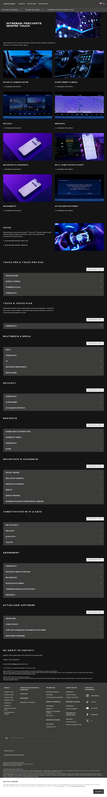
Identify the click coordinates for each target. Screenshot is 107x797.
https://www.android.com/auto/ (10, 679)
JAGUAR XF (7, 705)
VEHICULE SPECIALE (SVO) (10, 709)
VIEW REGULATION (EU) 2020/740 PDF (13, 769)
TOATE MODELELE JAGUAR (9, 713)
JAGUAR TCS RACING (72, 697)
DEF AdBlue (49, 715)
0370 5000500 (14, 660)
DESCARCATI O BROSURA (27, 702)
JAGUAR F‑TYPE (8, 700)
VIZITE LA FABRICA (71, 708)
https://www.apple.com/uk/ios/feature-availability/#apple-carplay (19, 674)
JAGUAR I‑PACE (8, 697)
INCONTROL (49, 694)
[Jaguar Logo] (9, 4)
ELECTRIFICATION (71, 722)
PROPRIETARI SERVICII (52, 692)
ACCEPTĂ (98, 791)
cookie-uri (61, 786)
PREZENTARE (24, 694)
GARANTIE (49, 708)
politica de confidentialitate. (77, 786)
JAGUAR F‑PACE (8, 692)
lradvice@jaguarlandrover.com (18, 664)
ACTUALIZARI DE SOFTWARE (54, 697)
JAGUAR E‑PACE (8, 694)
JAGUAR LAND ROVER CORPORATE (14, 755)
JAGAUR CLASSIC (71, 694)
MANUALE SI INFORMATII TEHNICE (53, 712)
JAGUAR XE (7, 703)
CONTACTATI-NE (51, 727)
